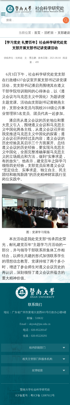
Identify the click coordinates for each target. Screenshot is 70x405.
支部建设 (64, 32)
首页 (37, 32)
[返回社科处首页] (35, 9)
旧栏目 (49, 32)
